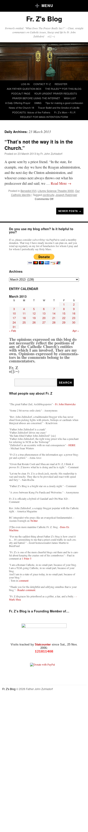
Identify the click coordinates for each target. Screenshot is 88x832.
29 (63, 322)
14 (54, 313)
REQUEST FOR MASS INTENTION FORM (44, 117)
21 (54, 318)
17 (14, 318)
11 (24, 313)
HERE (71, 445)
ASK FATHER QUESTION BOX (24, 88)
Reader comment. (26, 590)
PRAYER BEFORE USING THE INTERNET (36, 98)
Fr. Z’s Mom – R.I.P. (65, 112)
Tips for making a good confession (64, 103)
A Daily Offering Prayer (17, 103)
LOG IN (25, 84)
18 (24, 318)
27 (44, 322)
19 (34, 318)
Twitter (34, 520)
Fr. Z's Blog (44, 18)
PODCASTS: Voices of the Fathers (31, 112)
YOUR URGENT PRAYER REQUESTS (55, 93)
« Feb (12, 331)
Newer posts (69, 211)
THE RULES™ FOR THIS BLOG (63, 88)
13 (44, 313)
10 (14, 313)
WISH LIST (70, 98)
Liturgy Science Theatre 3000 (56, 191)
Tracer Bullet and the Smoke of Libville (58, 107)
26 (34, 322)
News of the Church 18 (21, 107)
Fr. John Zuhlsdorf (51, 153)
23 (73, 318)
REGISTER (61, 84)
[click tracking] (44, 651)
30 (73, 322)
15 (63, 313)
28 (54, 322)
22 (63, 318)
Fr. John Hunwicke (65, 404)
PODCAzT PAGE (20, 93)
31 (14, 327)
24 (14, 322)
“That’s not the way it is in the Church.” (39, 144)
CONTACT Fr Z (42, 84)
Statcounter (43, 644)
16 (73, 313)
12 (34, 313)
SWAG (38, 103)
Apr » (75, 331)
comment (23, 580)
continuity (48, 195)
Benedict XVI (28, 191)
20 (44, 318)
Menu (47, 5)
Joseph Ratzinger (66, 195)
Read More (61, 183)
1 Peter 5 (26, 558)
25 (24, 322)
